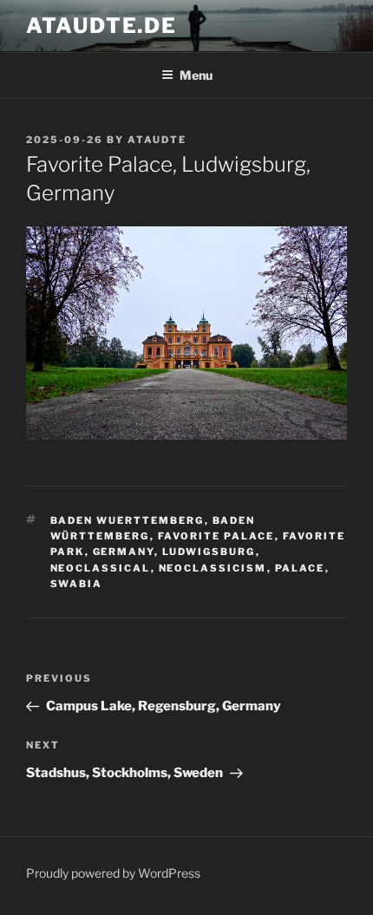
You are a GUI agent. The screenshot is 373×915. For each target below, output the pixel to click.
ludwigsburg (209, 552)
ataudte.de (101, 25)
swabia (76, 584)
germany (123, 552)
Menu (196, 75)
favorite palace (216, 536)
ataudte (157, 140)
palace (300, 568)
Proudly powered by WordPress (113, 873)
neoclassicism (213, 568)
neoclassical (100, 568)
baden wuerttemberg (127, 520)
